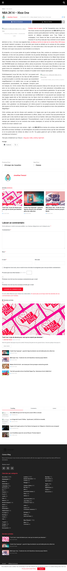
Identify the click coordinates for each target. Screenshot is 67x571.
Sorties (47, 477)
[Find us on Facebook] (3, 468)
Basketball (5, 508)
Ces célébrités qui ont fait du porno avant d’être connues (25, 412)
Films (25, 493)
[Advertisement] (33, 153)
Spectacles (48, 480)
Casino (47, 489)
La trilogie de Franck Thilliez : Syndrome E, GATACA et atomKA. (27, 419)
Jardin (3, 496)
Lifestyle (28, 204)
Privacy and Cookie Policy (29, 568)
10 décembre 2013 (24, 17)
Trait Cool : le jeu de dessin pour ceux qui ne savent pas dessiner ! (12, 209)
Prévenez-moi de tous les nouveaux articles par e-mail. (18, 284)
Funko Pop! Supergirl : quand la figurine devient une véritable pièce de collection (33, 209)
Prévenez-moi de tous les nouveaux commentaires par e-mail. (20, 279)
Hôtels (4, 525)
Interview (4, 483)
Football (4, 512)
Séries (25, 495)
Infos (3, 481)
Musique (26, 512)
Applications (48, 487)
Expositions (48, 478)
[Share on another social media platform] (63, 21)
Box (3, 490)
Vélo (3, 519)
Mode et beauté (6, 502)
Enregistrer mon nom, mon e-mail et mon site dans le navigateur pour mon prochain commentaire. (32, 267)
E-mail (4, 259)
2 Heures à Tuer (28, 502)
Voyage (4, 524)
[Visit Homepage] (33, 2)
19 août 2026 (50, 213)
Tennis (3, 517)
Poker (25, 514)
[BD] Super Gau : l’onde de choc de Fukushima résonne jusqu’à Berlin (55, 209)
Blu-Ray (25, 487)
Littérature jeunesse (29, 509)
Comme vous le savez (35, 28)
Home (3, 8)
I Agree (41, 568)
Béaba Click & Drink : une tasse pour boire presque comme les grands (29, 364)
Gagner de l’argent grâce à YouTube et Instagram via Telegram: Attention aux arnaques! (34, 426)
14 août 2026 (14, 373)
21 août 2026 (6, 213)
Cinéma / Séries (28, 485)
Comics (26, 480)
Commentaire (6, 230)
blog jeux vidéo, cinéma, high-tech (33, 138)
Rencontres (48, 491)
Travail (4, 522)
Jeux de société (8, 204)
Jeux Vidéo (26, 500)
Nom (4, 252)
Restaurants (5, 528)
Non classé (9, 8)
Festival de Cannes (28, 491)
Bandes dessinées (52, 204)
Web (46, 485)
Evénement (5, 479)
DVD (25, 489)
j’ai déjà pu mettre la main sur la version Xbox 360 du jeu (48, 42)
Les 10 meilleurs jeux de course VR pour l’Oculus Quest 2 (25, 433)
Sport (3, 506)
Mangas (26, 482)
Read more (7, 346)
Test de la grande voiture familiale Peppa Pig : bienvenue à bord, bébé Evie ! (31, 371)
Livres (25, 507)
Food (3, 494)
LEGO (25, 505)
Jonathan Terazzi (12, 17)
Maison (4, 500)
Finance (4, 492)
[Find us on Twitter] (8, 468)
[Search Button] (64, 2)
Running (4, 514)
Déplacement (5, 510)
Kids (3, 498)
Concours (26, 524)
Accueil (4, 563)
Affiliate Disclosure (13, 563)
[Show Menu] (3, 2)
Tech (46, 484)
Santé (3, 504)
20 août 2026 (28, 213)
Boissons (4, 487)
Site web (37, 259)
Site (25, 522)
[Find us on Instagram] (12, 468)
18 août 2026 (14, 366)
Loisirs (26, 477)
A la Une (4, 477)
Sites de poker (27, 516)
